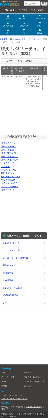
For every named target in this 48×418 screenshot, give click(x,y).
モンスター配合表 (11, 243)
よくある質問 (37, 10)
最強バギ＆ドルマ (9, 160)
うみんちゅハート (9, 186)
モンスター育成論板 (12, 288)
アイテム (24, 33)
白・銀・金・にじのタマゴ (15, 258)
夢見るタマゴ (9, 265)
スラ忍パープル (8, 170)
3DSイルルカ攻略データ (34, 381)
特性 (8, 33)
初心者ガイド (24, 18)
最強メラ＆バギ (8, 143)
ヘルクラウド (7, 163)
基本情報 (27, 372)
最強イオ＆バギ (8, 146)
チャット (7, 303)
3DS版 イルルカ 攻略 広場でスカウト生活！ (26, 414)
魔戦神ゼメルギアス (10, 176)
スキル (39, 26)
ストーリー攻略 (39, 18)
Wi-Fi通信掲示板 (10, 295)
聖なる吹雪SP (8, 180)
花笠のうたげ (7, 190)
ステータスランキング (13, 250)
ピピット (5, 166)
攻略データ (24, 26)
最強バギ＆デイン (9, 156)
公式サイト (11, 10)
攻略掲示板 (8, 280)
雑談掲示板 (8, 273)
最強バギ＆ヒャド (9, 150)
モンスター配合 (8, 26)
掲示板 (24, 10)
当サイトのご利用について (12, 395)
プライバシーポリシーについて (14, 399)
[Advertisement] (23, 111)
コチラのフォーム (33, 407)
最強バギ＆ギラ (8, 153)
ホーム (8, 18)
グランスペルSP (9, 183)
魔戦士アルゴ (7, 173)
